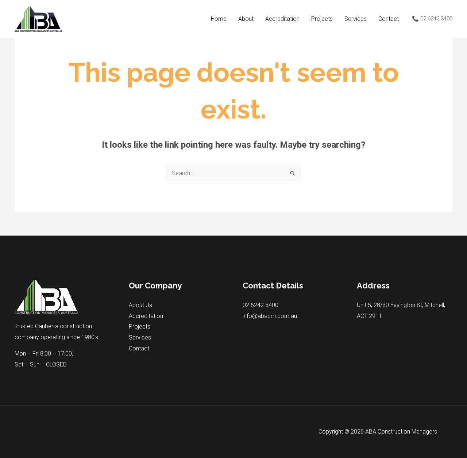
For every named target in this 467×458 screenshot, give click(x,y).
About (246, 18)
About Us (140, 305)
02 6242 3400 (260, 305)
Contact (388, 18)
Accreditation (282, 18)
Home (219, 18)
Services (355, 18)
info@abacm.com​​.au (270, 316)
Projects (322, 18)
